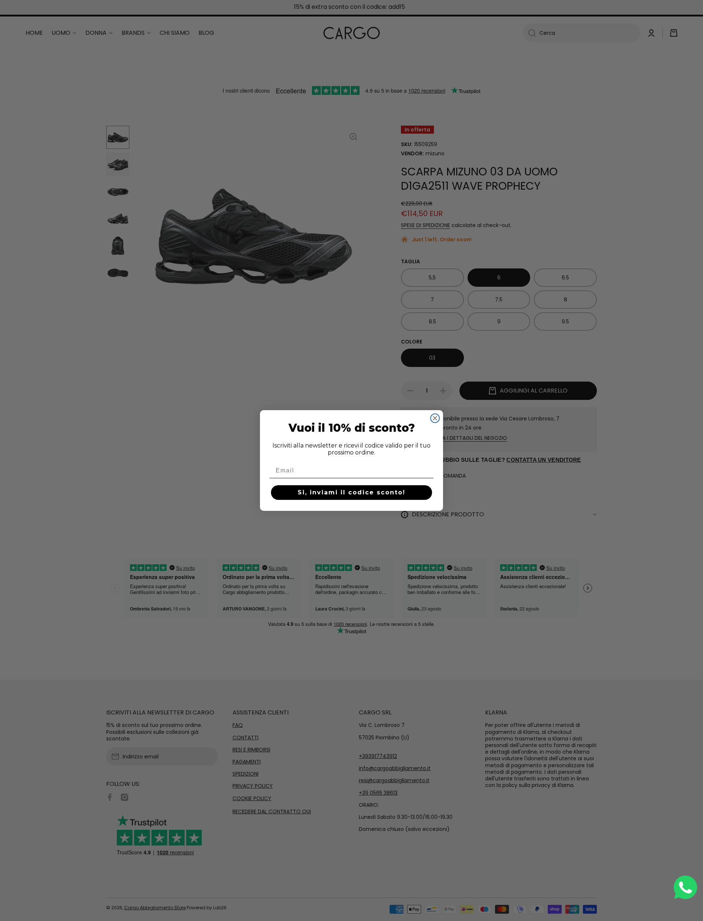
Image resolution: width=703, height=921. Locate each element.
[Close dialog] (435, 418)
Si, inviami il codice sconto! (351, 492)
